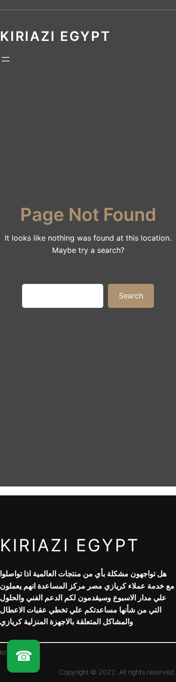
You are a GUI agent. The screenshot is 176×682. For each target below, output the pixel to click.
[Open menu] (5, 59)
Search (131, 295)
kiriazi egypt (70, 545)
